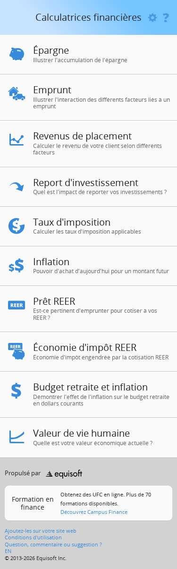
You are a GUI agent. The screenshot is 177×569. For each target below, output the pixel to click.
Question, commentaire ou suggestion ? (53, 544)
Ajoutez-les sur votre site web (40, 531)
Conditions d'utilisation (33, 537)
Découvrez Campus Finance (93, 511)
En (8, 551)
